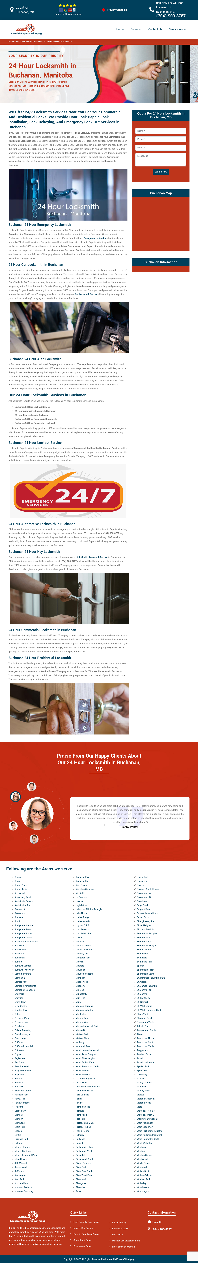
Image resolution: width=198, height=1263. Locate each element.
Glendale (19, 1115)
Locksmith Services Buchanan (29, 41)
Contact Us (155, 29)
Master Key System (83, 1228)
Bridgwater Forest (24, 929)
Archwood (20, 893)
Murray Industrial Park (87, 1026)
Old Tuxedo (81, 1082)
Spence (140, 965)
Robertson (81, 1191)
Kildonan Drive (83, 877)
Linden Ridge (82, 917)
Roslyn (140, 885)
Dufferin (19, 1042)
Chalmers (19, 994)
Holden (18, 1143)
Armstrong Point (23, 897)
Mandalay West (83, 945)
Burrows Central (23, 965)
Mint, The (80, 998)
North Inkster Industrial (87, 1050)
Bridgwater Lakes (23, 933)
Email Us (157, 1222)
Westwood (142, 1159)
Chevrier (19, 998)
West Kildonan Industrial (149, 1135)
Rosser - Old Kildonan (148, 889)
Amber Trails (21, 889)
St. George (142, 982)
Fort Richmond (22, 1102)
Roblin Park (142, 877)
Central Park (21, 982)
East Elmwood (22, 1066)
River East (81, 1167)
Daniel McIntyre (22, 1034)
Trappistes (142, 1050)
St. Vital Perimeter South (149, 1010)
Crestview (20, 1026)
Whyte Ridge (143, 1163)
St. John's (142, 994)
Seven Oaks (143, 917)
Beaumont (20, 909)
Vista (139, 1106)
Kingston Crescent (85, 889)
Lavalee (80, 901)
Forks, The (20, 1098)
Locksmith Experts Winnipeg (119, 1259)
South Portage (144, 941)
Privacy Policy (119, 1222)
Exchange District (23, 1090)
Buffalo (18, 961)
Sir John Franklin (145, 929)
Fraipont (19, 1106)
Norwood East (83, 1070)
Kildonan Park (83, 881)
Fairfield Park (21, 1094)
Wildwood (142, 1167)
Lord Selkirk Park (84, 933)
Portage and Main (85, 1123)
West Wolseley (144, 1143)
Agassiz (19, 877)
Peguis (79, 1102)
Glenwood (20, 1123)
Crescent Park (22, 1018)
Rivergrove (81, 1183)
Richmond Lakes (84, 1147)
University (142, 1074)
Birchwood (20, 917)
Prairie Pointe (82, 1131)
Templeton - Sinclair (147, 1030)
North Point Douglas (86, 1054)
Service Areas (177, 29)
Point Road (81, 1115)
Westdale (141, 1147)
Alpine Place (21, 885)
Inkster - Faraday (23, 1147)
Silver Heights (144, 925)
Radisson (80, 1139)
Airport (18, 881)
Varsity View (143, 1090)
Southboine (142, 953)
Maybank (80, 969)
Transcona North (145, 1038)
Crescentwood (22, 1022)
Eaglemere (20, 1058)
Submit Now (161, 171)
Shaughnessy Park (146, 921)
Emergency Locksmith (95, 238)
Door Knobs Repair (82, 1246)
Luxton (79, 937)
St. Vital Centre (144, 1006)
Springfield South (145, 973)
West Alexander (145, 1123)
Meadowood (82, 982)
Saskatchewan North (147, 913)
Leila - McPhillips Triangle (89, 909)
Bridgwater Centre (24, 925)
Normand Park (83, 1046)
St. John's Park (144, 990)
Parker (79, 1098)
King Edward (82, 885)
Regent (79, 1143)
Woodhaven (143, 1187)
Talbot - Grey (143, 1026)
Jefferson (19, 1171)
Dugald (18, 1054)
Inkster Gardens (23, 1151)
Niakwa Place (82, 1038)
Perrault (80, 1111)
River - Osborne (83, 1163)
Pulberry (80, 1135)
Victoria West (144, 1102)
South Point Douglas (147, 933)
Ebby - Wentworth (23, 1070)
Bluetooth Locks (120, 1228)
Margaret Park (83, 957)
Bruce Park (20, 953)
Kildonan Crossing (24, 1191)
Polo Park (80, 1119)
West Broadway (145, 1127)
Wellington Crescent (147, 1119)
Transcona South (145, 1042)
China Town (20, 1002)
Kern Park (19, 1179)
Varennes (141, 1086)
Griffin (18, 1135)
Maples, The (82, 953)
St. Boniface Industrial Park (151, 978)
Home (120, 29)
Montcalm (81, 1014)
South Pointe (143, 937)
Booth (17, 921)
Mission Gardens (84, 1006)
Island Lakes (21, 1159)
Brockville (19, 945)
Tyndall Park (143, 1066)
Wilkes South (143, 1171)
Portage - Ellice (83, 1127)
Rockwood (142, 881)
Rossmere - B (144, 897)
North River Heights (86, 1058)
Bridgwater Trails (23, 937)
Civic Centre (21, 1006)
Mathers (80, 965)
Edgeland (19, 1074)
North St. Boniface (85, 1062)
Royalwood (142, 901)
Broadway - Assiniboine (26, 941)
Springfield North (145, 969)
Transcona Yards (145, 1046)
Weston (141, 1151)
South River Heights (147, 945)
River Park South (84, 1171)
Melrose (80, 990)
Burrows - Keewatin (24, 969)
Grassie (18, 1131)
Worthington (143, 1191)
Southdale (142, 957)
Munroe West (82, 1022)
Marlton (80, 961)
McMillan (80, 978)
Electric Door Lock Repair (86, 1234)
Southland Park (144, 961)
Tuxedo (140, 1058)
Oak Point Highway (85, 1078)
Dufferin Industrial (24, 1046)
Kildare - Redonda (23, 1187)
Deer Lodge (20, 1038)
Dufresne (19, 1050)
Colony (18, 1014)
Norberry (80, 1042)
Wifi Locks (117, 1234)
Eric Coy (19, 1086)
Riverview (81, 1187)
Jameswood (21, 1167)
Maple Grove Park (85, 949)
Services (136, 29)
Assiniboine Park (23, 905)
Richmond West (84, 1151)
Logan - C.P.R (82, 925)
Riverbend (81, 1179)
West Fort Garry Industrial (150, 1131)
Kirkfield (80, 893)
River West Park (84, 1175)
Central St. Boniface (25, 990)
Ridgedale (81, 1155)
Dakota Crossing (23, 1030)
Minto (79, 1002)
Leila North (81, 913)
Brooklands (20, 949)
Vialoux (140, 1094)
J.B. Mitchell (21, 1163)
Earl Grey (19, 1062)
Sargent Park (143, 909)
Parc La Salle (82, 1094)
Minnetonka (82, 994)
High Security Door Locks (86, 1222)
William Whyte (144, 1175)
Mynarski (80, 1030)
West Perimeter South (148, 1139)
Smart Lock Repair (82, 1240)
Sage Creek (142, 905)
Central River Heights (25, 986)
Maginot (80, 941)
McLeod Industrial (85, 973)
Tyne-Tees (142, 1070)
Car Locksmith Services (87, 294)
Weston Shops (144, 1155)
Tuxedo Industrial (145, 1062)
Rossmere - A (144, 893)
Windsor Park (143, 1179)
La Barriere (81, 897)
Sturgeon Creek (144, 1018)
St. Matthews (144, 998)
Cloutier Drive (21, 1010)
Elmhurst (19, 1082)
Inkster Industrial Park (26, 1155)
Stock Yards (143, 1014)
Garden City (20, 1111)
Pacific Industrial (84, 1090)
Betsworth (20, 913)
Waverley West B (145, 1115)
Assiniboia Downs (24, 901)
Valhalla (141, 1078)
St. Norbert (142, 1002)
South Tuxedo (144, 949)
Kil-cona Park (21, 1183)
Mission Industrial (85, 1010)
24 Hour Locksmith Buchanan (58, 41)
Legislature (81, 905)
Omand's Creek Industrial (88, 1086)
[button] (34, 839)
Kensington (20, 1175)
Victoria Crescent (146, 1098)
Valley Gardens (144, 1082)
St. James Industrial (147, 986)
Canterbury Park (23, 973)
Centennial (20, 978)
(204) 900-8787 (171, 16)
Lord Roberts (82, 929)
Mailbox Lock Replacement (126, 1240)
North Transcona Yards (87, 1066)
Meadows (81, 986)
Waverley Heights (146, 1111)
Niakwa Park (82, 1034)
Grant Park (20, 1127)
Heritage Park (21, 1139)
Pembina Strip (83, 1106)
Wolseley (141, 1183)
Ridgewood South (84, 1159)
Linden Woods (83, 921)
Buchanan (20, 957)
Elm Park (19, 1078)
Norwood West (83, 1074)
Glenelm (19, 1119)
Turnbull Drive (144, 1054)
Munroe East (82, 1018)
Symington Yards (145, 1022)
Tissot (140, 1034)
